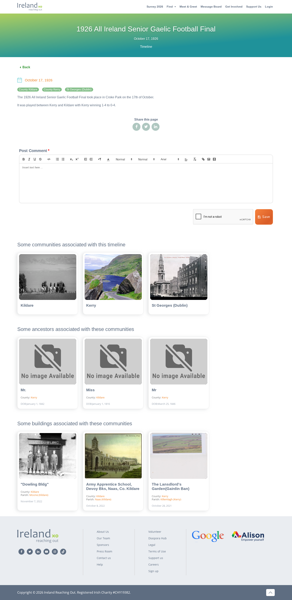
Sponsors (103, 545)
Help (100, 564)
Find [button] (170, 6)
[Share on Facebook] (136, 127)
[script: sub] (71, 159)
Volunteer (154, 532)
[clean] (194, 159)
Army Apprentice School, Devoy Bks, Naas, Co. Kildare (112, 486)
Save (266, 217)
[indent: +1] (91, 159)
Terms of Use (157, 551)
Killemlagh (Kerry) (171, 499)
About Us (103, 532)
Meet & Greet (188, 6)
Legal (151, 545)
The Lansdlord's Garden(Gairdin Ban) (170, 486)
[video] (214, 159)
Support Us (253, 6)
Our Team (103, 538)
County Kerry (52, 89)
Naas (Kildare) (103, 499)
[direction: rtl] (99, 159)
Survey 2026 (155, 6)
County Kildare (28, 89)
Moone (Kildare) (38, 495)
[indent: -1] (85, 159)
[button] (108, 159)
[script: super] (77, 159)
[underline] (35, 159)
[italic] (29, 159)
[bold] (23, 159)
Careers (153, 564)
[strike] (40, 159)
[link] (203, 159)
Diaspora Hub (157, 538)
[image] (209, 159)
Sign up (153, 571)
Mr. (23, 390)
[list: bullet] (63, 159)
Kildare (27, 305)
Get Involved (234, 6)
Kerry (91, 305)
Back (26, 67)
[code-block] (49, 159)
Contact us (104, 558)
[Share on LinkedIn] (156, 127)
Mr (154, 390)
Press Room (104, 551)
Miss (90, 390)
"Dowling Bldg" (35, 484)
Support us (155, 558)
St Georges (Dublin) (79, 89)
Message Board (211, 6)
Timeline (146, 46)
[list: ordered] (57, 159)
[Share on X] (146, 127)
